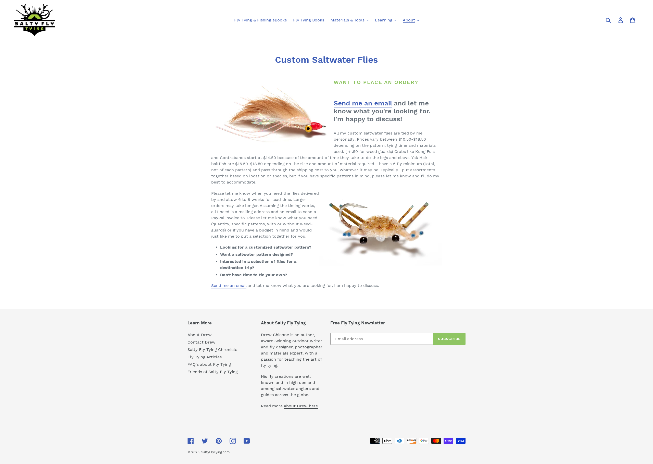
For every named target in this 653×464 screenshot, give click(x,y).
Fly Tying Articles (204, 357)
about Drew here (301, 406)
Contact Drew (201, 342)
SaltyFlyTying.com (215, 452)
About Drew (199, 334)
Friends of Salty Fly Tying (212, 371)
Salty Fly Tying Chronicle (212, 349)
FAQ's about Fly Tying (209, 364)
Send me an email (363, 103)
